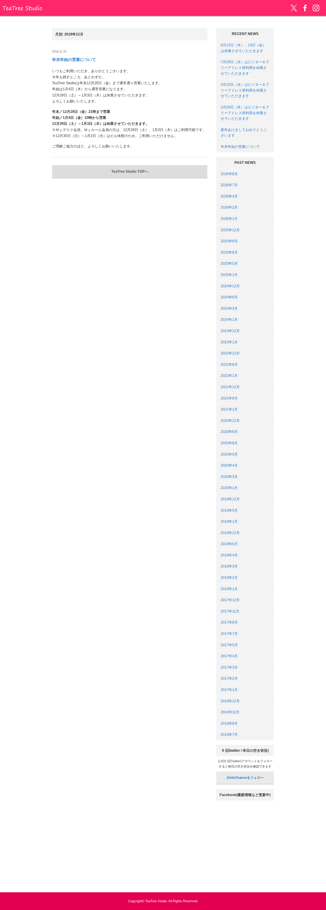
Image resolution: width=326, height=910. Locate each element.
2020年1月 (229, 488)
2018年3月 (229, 566)
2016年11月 (230, 712)
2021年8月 (229, 398)
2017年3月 (229, 667)
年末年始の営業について (74, 59)
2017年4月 (229, 656)
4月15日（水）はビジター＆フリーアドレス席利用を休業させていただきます (245, 90)
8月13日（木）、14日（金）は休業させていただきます (243, 48)
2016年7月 (229, 734)
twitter (293, 8)
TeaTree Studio (22, 8)
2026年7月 (229, 185)
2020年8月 (229, 443)
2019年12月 (230, 499)
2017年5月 (229, 645)
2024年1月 (229, 319)
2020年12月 (230, 421)
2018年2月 (229, 577)
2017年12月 (230, 600)
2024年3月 (229, 308)
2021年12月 (230, 387)
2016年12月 (230, 701)
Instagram (316, 8)
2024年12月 (230, 286)
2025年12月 (230, 230)
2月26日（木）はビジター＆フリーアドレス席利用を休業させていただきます (245, 112)
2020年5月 (229, 454)
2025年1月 (229, 275)
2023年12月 (230, 331)
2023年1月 (229, 342)
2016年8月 (229, 723)
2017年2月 (229, 678)
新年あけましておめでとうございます (244, 132)
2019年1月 (229, 521)
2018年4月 (229, 555)
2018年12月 (230, 533)
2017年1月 (229, 690)
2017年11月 (230, 611)
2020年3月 (229, 477)
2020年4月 (229, 465)
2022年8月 (229, 364)
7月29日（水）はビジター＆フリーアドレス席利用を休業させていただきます (245, 67)
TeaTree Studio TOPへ (129, 171)
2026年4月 (229, 196)
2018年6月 (229, 544)
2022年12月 (230, 353)
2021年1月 (229, 409)
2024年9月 (229, 297)
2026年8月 (229, 174)
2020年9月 (229, 432)
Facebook (304, 8)
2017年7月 (229, 634)
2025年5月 (229, 263)
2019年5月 (229, 510)
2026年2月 (229, 207)
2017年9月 (229, 622)
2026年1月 (229, 219)
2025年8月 (229, 252)
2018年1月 (229, 589)
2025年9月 (229, 241)
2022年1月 (229, 376)
